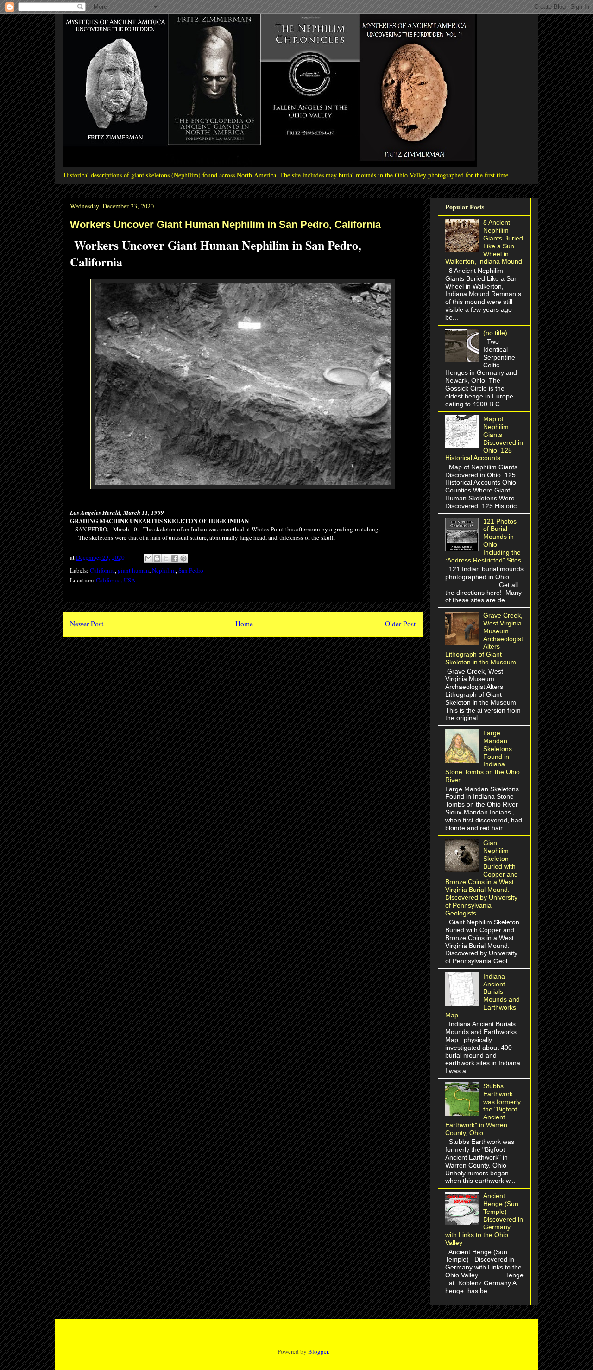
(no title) (495, 332)
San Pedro (190, 570)
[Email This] (148, 558)
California (102, 570)
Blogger (318, 1351)
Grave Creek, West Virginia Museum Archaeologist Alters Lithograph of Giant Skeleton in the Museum (484, 639)
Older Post (400, 623)
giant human (133, 570)
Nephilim (164, 570)
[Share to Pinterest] (183, 558)
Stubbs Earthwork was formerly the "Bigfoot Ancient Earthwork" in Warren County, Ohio (483, 1109)
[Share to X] (165, 558)
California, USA (115, 580)
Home (244, 623)
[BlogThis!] (157, 558)
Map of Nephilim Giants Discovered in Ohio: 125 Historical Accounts (484, 438)
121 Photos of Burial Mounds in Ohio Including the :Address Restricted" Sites (483, 541)
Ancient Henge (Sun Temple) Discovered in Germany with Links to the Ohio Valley (484, 1219)
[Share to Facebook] (174, 558)
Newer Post (86, 623)
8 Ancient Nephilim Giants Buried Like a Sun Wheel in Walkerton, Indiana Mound (484, 242)
